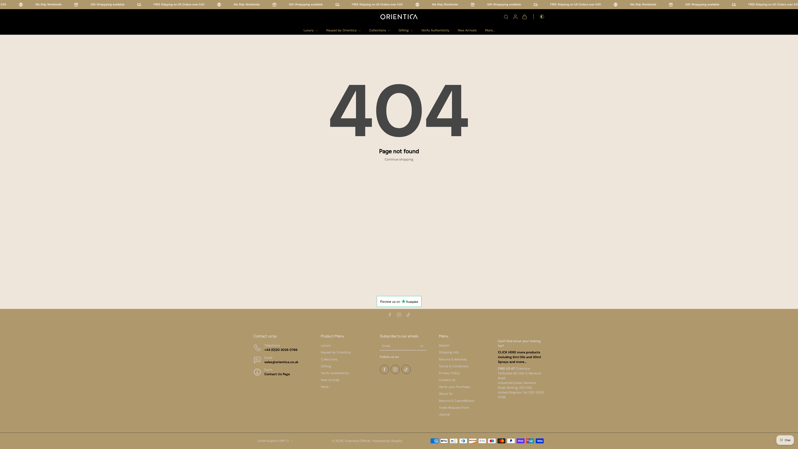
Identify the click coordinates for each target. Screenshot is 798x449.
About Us (446, 394)
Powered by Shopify (387, 441)
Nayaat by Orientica (341, 30)
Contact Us (447, 380)
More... (490, 30)
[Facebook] (389, 314)
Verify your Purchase (454, 387)
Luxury (309, 30)
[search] (506, 16)
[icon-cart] (524, 16)
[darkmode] (539, 16)
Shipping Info (449, 352)
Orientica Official (357, 441)
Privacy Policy (449, 373)
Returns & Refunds (453, 359)
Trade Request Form (454, 408)
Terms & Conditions (454, 366)
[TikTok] (408, 314)
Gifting (404, 30)
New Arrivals (467, 30)
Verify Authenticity (435, 30)
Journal (444, 414)
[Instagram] (399, 314)
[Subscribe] (421, 346)
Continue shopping (399, 159)
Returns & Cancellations (456, 400)
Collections (377, 30)
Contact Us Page (277, 374)
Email (386, 346)
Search (444, 345)
